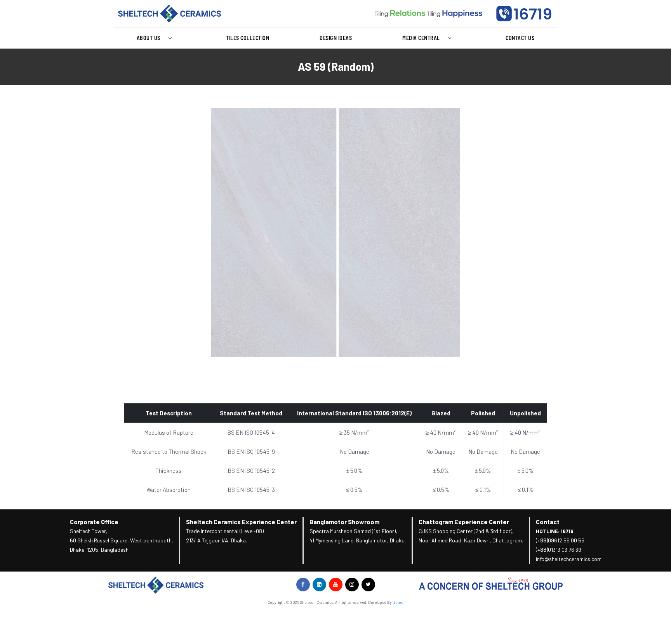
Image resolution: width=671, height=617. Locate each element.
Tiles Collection (247, 38)
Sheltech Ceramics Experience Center (241, 521)
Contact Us (520, 38)
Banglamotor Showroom (344, 521)
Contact (548, 521)
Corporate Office (94, 521)
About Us (148, 38)
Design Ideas (336, 38)
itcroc (398, 602)
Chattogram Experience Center (464, 521)
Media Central (421, 38)
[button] (156, 38)
